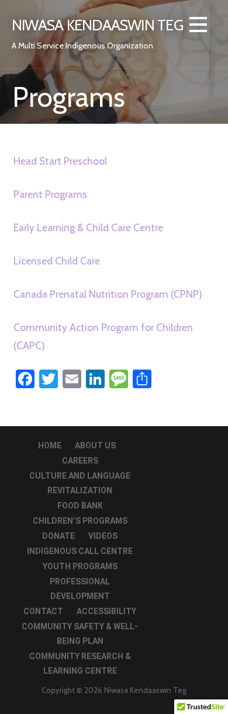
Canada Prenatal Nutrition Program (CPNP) (107, 294)
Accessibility (106, 611)
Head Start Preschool (60, 161)
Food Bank (80, 505)
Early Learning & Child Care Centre (88, 227)
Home (49, 445)
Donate (58, 536)
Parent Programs (50, 194)
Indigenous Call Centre (80, 551)
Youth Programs (80, 566)
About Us (95, 445)
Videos (103, 536)
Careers (80, 460)
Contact (43, 611)
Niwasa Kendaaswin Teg (97, 25)
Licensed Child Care (56, 261)
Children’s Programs (80, 520)
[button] (198, 26)
